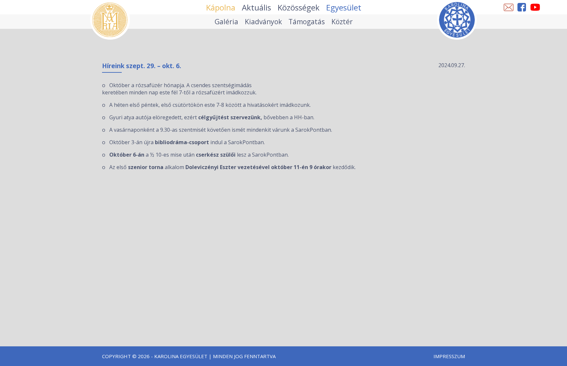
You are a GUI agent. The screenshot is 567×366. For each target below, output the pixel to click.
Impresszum (449, 356)
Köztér (342, 21)
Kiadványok (263, 21)
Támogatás (306, 21)
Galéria (226, 21)
